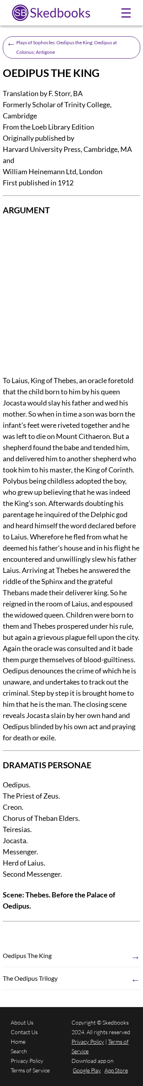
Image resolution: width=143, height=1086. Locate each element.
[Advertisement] (71, 296)
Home (18, 1041)
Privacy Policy (27, 1060)
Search (19, 1051)
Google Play (87, 1070)
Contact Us (24, 1032)
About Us (22, 1022)
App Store (116, 1070)
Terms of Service (30, 1070)
